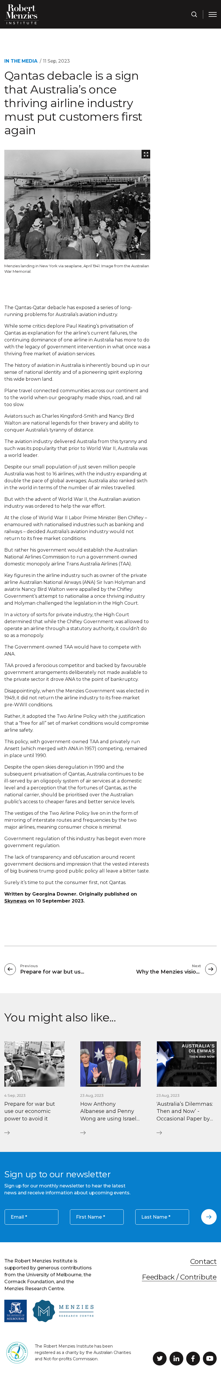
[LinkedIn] (176, 1358)
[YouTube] (210, 1358)
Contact (203, 1261)
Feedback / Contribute (179, 1277)
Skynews (15, 901)
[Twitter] (160, 1358)
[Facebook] (193, 1358)
